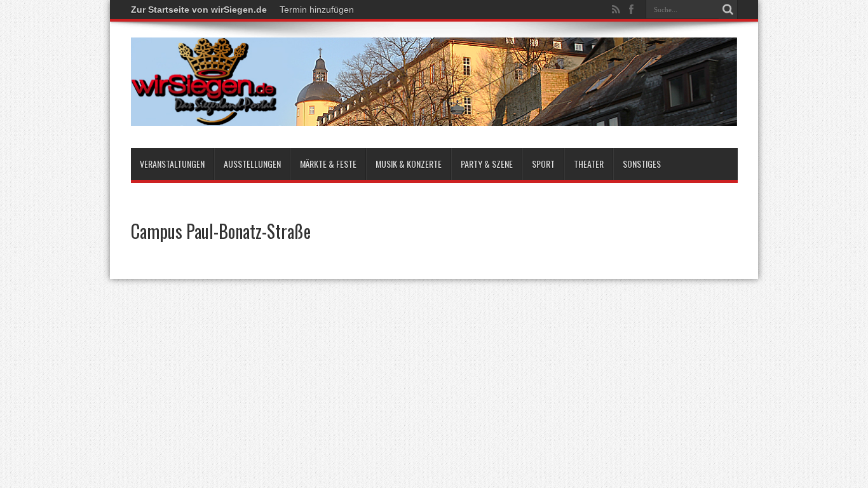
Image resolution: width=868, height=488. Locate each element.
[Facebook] (631, 9)
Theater (589, 163)
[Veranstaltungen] (434, 116)
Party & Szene (487, 163)
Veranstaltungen (172, 163)
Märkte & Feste (328, 163)
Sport (543, 163)
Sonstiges (642, 163)
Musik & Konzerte (409, 163)
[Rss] (616, 9)
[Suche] (728, 9)
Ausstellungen (252, 163)
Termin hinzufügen (317, 9)
